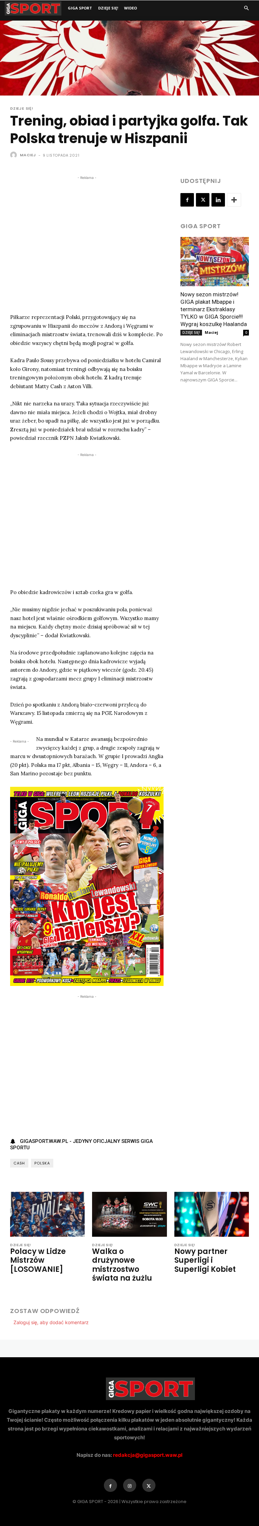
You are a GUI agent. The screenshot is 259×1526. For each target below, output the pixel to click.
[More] (234, 200)
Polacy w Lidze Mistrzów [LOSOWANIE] (38, 1260)
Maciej (28, 155)
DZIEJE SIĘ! (108, 7)
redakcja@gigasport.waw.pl (147, 1455)
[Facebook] (187, 200)
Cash (19, 1163)
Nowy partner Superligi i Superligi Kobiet (205, 1260)
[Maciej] (14, 155)
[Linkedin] (218, 200)
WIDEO (130, 7)
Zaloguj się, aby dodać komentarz (51, 1322)
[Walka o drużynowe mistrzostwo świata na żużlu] (129, 1214)
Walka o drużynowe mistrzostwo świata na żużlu (122, 1264)
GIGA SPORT (80, 7)
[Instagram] (129, 1485)
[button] (246, 8)
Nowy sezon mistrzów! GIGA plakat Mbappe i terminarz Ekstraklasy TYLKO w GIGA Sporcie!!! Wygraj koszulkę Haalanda (213, 309)
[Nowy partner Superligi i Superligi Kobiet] (211, 1214)
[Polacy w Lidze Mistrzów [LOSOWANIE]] (47, 1214)
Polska (42, 1163)
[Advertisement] (87, 243)
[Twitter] (202, 200)
